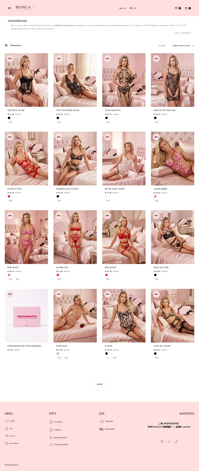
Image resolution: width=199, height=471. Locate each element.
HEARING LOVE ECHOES (67, 189)
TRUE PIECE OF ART (16, 110)
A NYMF (108, 346)
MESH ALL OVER (161, 267)
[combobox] (183, 45)
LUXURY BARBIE (160, 189)
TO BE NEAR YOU (112, 110)
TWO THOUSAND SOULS (67, 110)
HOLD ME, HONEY (162, 346)
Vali (9, 126)
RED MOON (110, 267)
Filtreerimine (15, 45)
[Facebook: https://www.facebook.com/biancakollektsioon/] (162, 442)
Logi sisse (122, 8)
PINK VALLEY (13, 267)
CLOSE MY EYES (14, 189)
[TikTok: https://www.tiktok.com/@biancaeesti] (176, 442)
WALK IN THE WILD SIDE (165, 110)
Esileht (176, 33)
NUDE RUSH (61, 346)
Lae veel (99, 384)
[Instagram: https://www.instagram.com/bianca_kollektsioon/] (169, 442)
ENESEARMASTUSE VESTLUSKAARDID (24, 346)
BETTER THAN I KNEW (115, 189)
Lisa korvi (12, 353)
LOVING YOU (62, 267)
